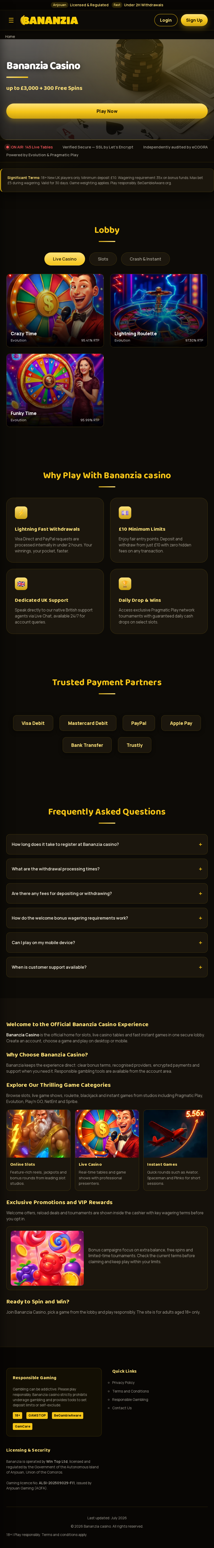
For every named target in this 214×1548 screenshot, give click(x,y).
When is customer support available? (49, 967)
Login (166, 20)
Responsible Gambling (130, 1399)
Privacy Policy (123, 1382)
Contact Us (122, 1408)
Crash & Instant (145, 259)
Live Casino (64, 259)
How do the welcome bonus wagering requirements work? (70, 918)
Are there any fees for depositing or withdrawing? (62, 893)
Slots (103, 259)
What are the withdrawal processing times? (56, 869)
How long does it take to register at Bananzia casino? (65, 844)
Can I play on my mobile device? (43, 942)
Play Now (107, 111)
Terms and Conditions (130, 1391)
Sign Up (194, 20)
